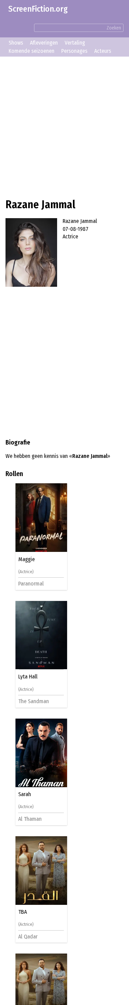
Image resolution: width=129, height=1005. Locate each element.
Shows (16, 42)
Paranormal (32, 583)
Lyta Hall (29, 677)
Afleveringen (44, 42)
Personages (74, 51)
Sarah (25, 794)
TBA (23, 912)
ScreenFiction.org (38, 9)
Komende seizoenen (31, 51)
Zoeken (114, 28)
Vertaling (75, 42)
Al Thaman (31, 819)
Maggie (27, 559)
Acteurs (102, 51)
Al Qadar (29, 936)
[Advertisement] (64, 126)
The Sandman (34, 701)
